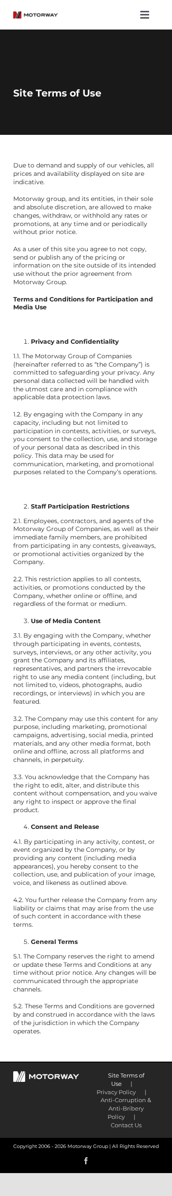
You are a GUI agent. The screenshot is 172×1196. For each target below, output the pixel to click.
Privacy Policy (116, 1092)
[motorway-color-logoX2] (35, 15)
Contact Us (126, 1125)
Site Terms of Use (126, 1079)
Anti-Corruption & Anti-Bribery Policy (126, 1108)
